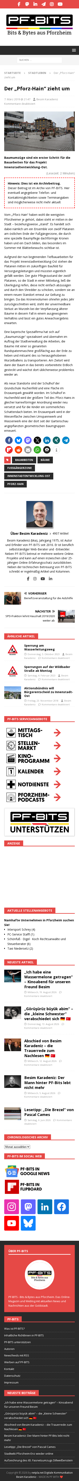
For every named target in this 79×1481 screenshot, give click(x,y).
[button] (73, 50)
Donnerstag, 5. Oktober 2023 (44, 654)
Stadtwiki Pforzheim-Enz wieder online (28, 1453)
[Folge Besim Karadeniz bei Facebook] (28, 579)
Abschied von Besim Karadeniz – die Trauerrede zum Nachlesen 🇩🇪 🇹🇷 (43, 1048)
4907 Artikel (60, 533)
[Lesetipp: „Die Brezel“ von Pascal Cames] (12, 1113)
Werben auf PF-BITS (16, 1362)
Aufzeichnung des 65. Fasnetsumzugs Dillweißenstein (38, 1460)
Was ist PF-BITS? (14, 1328)
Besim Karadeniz (47, 99)
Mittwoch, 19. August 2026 (42, 992)
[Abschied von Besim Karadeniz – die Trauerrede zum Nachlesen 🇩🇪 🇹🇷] (12, 1044)
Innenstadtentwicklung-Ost (28, 476)
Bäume (45, 460)
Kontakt (9, 1369)
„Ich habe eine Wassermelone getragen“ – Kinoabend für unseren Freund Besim (48, 979)
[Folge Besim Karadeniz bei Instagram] (33, 579)
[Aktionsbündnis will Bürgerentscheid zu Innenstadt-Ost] (12, 692)
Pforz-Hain (15, 484)
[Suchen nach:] (39, 60)
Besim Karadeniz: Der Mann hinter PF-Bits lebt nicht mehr (47, 1082)
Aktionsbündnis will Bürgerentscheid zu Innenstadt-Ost (48, 692)
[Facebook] (19, 4)
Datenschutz (12, 1376)
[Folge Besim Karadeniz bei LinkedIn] (49, 579)
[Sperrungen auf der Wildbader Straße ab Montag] (12, 671)
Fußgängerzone (19, 468)
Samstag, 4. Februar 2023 (41, 675)
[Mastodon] (27, 4)
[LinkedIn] (35, 4)
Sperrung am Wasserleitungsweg (39, 647)
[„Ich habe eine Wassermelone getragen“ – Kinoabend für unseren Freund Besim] (12, 976)
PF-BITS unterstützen (17, 1342)
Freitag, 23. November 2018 (43, 700)
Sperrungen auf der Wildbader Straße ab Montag (47, 669)
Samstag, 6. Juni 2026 (39, 1120)
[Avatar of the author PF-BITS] (39, 1285)
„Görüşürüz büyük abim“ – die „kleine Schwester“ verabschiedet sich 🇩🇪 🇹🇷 (48, 1013)
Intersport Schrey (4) (21, 929)
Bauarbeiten (24, 460)
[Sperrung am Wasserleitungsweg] (12, 650)
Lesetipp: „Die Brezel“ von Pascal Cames (49, 1112)
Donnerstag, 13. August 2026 (43, 1024)
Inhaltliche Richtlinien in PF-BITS (24, 1335)
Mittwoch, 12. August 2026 (42, 1061)
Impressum (11, 1382)
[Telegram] (43, 4)
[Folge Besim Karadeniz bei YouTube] (41, 579)
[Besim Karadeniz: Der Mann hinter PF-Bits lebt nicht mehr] (12, 1081)
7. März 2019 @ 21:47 (17, 99)
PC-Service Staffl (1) (20, 934)
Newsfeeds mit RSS (16, 1355)
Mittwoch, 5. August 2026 (41, 1093)
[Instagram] (52, 4)
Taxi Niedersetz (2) (20, 948)
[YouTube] (60, 4)
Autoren (9, 1349)
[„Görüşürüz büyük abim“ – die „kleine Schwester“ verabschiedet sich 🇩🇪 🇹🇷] (12, 1012)
